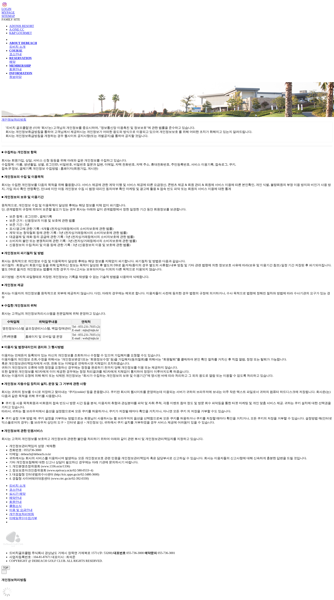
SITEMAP (8, 16)
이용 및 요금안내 (20, 510)
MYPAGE (8, 12)
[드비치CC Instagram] (4, 5)
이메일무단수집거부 (23, 518)
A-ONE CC (16, 29)
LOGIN (6, 9)
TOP (5, 567)
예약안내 (15, 497)
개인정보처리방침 (14, 119)
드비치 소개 (17, 485)
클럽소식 (15, 506)
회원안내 (15, 502)
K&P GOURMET (20, 33)
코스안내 (15, 489)
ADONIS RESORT (21, 26)
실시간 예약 (17, 493)
